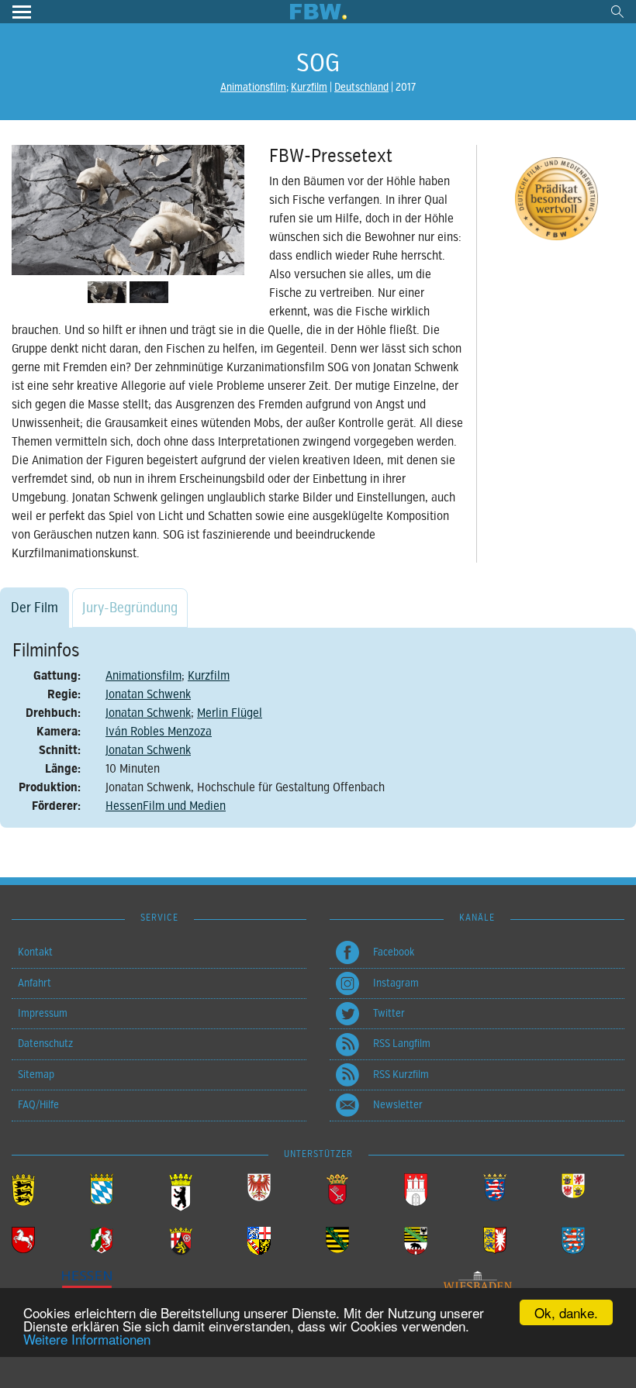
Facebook (393, 952)
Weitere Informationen (86, 1338)
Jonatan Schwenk (148, 694)
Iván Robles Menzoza (158, 731)
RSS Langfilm (401, 1043)
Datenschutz (45, 1043)
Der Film (34, 607)
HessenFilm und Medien (165, 806)
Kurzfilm (309, 87)
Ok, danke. (566, 1312)
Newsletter (398, 1104)
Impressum (42, 1013)
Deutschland (361, 87)
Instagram (396, 983)
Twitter (389, 1013)
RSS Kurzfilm (401, 1074)
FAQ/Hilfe (38, 1104)
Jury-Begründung (130, 607)
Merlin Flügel (229, 713)
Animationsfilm (253, 87)
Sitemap (36, 1074)
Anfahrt (34, 983)
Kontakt (35, 952)
